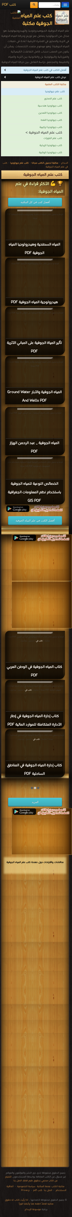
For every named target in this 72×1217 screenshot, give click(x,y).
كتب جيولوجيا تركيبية (51, 127)
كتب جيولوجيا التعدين (50, 113)
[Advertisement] (35, 1021)
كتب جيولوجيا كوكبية (50, 152)
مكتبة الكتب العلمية (55, 84)
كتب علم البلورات (53, 138)
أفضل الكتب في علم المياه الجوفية (35, 520)
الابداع (64, 163)
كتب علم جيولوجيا (55, 91)
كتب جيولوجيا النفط (51, 120)
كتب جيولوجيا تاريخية (51, 145)
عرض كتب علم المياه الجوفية (50, 77)
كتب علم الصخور (53, 98)
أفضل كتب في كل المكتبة (35, 202)
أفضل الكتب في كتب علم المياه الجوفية (44, 70)
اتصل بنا (47, 1190)
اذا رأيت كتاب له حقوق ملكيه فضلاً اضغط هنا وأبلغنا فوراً (29, 1202)
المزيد (35, 801)
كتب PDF (9, 5)
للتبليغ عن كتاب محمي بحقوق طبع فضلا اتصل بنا (31, 1179)
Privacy (25, 1190)
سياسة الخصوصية (26, 1186)
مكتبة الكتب (57, 1186)
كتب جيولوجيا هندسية (50, 105)
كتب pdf (37, 1190)
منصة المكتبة (43, 1186)
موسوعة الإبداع (33, 1209)
